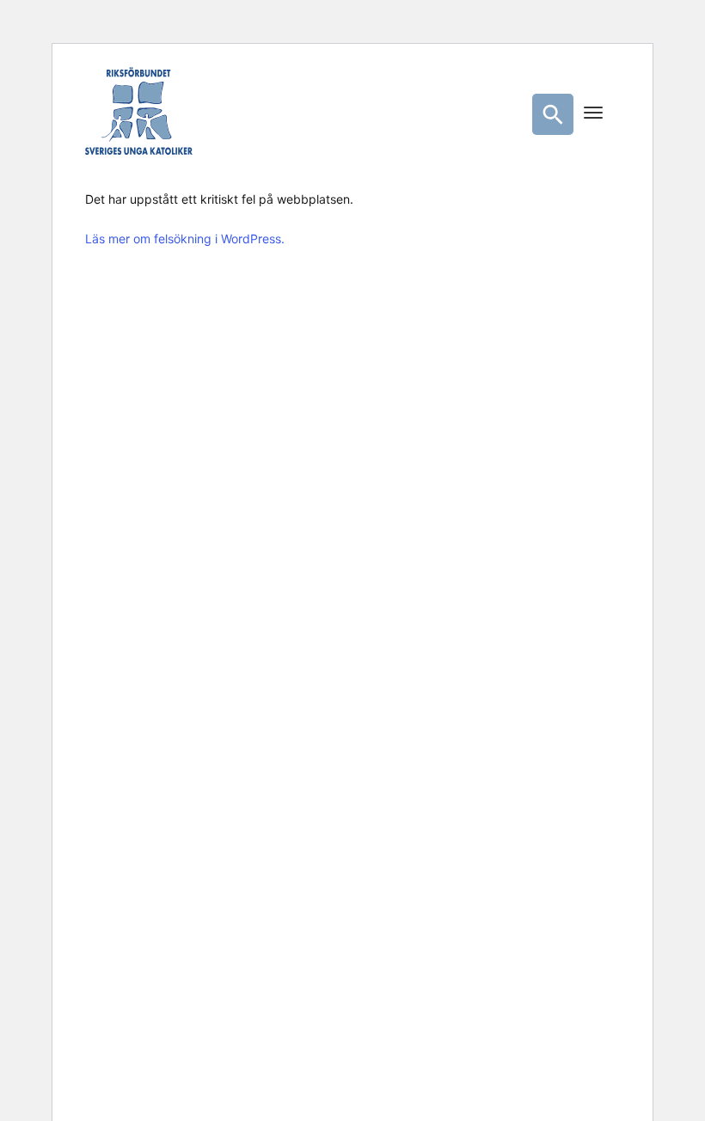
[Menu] (593, 114)
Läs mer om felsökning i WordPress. (185, 238)
